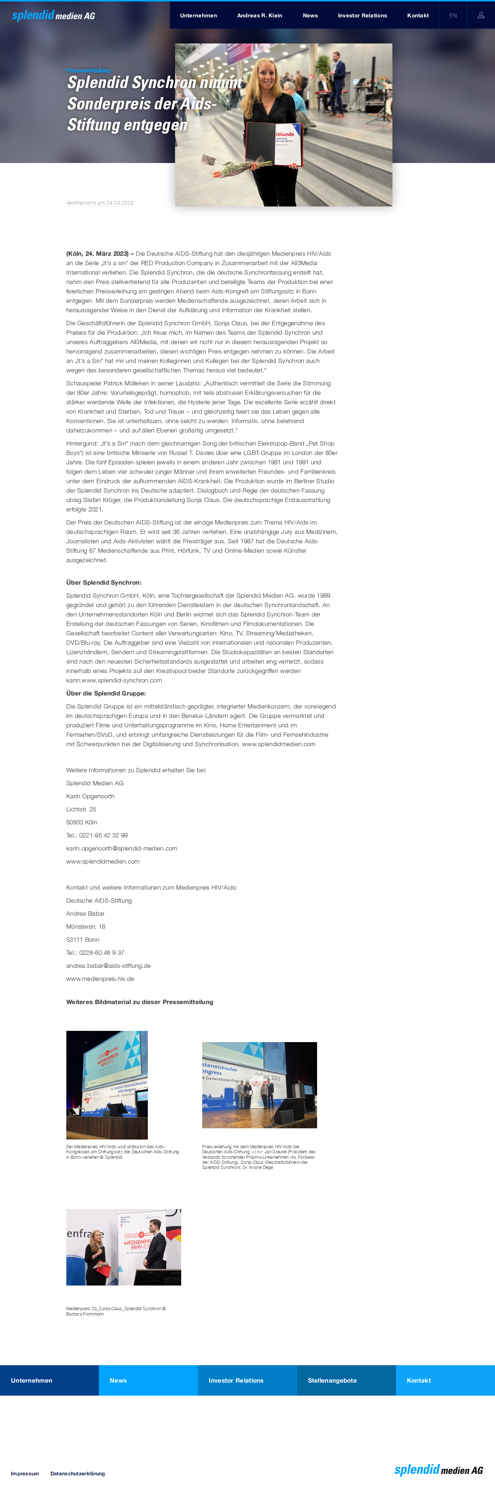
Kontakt (419, 1380)
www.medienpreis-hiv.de (100, 978)
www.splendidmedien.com (279, 744)
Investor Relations (236, 1380)
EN (453, 15)
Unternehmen (31, 1380)
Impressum (25, 1473)
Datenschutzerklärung (77, 1473)
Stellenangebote (332, 1380)
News (118, 1380)
